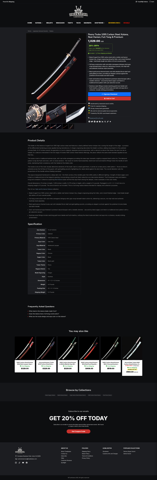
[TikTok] (19, 462)
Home (29, 31)
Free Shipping (26, 366)
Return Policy (85, 453)
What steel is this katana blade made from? (43, 311)
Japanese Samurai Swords (40, 31)
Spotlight (63, 462)
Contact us (64, 453)
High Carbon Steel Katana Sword (78, 395)
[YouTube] (23, 462)
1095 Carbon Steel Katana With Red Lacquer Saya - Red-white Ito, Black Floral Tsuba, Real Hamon (25, 363)
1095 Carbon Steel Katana (94, 395)
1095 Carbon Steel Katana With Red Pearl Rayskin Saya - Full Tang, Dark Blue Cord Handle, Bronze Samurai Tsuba (89, 363)
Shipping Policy (86, 451)
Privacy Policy (86, 458)
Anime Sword (127, 453)
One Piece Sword (107, 395)
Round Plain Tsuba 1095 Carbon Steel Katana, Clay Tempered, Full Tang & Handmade (132, 363)
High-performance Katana (43, 189)
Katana (51, 31)
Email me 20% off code (96, 118)
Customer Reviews (66, 460)
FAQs (62, 458)
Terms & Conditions (87, 456)
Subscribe (64, 456)
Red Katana (58, 179)
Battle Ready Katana (62, 395)
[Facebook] (26, 462)
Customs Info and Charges (110, 453)
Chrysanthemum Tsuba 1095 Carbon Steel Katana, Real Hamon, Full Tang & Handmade (46, 363)
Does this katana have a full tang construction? (44, 314)
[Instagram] (16, 462)
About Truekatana (66, 451)
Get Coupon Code (78, 431)
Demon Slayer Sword (129, 451)
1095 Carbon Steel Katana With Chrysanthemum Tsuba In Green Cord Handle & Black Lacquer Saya (111, 363)
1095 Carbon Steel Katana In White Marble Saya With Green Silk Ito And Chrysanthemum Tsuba (68, 363)
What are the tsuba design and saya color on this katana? (47, 316)
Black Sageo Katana (50, 395)
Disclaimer (106, 451)
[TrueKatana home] (78, 12)
